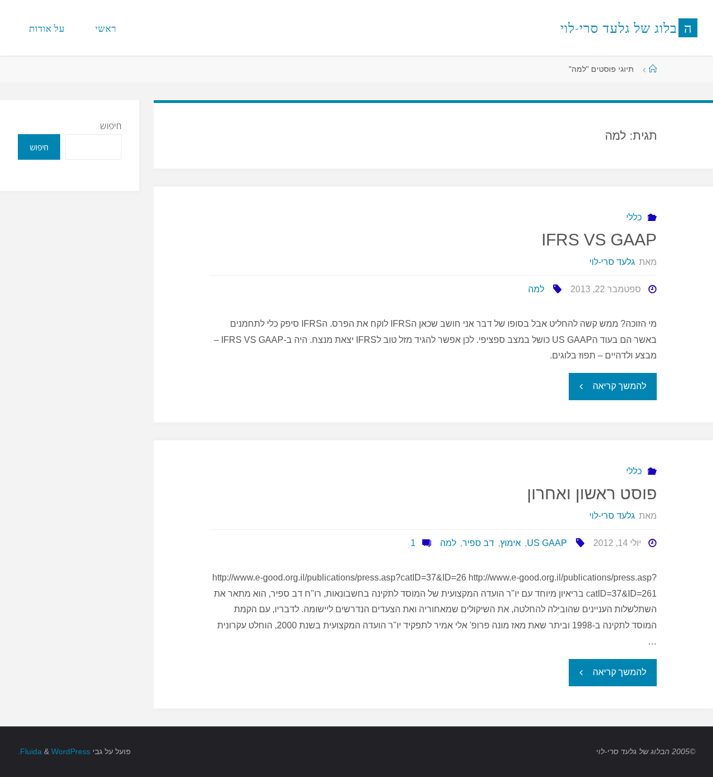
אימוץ (510, 543)
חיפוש (110, 126)
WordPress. (54, 751)
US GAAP (547, 543)
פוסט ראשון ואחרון (592, 493)
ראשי (105, 28)
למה (536, 289)
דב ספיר (478, 543)
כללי (634, 217)
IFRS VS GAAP (599, 239)
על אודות (47, 28)
